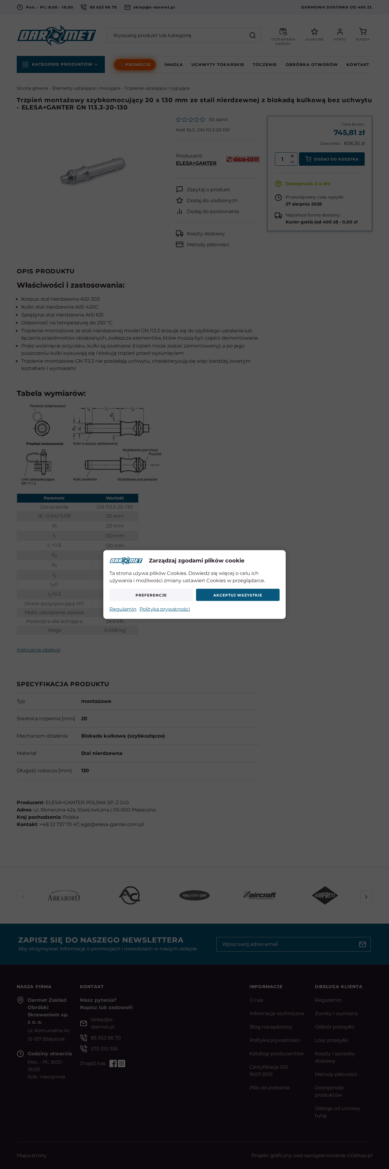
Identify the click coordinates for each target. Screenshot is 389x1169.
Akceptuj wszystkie (237, 595)
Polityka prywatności (164, 609)
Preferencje (151, 595)
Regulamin (122, 609)
